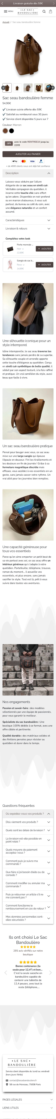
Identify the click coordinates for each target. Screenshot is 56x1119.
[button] (8, 11)
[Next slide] (52, 88)
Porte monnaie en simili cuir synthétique (25, 244)
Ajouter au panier (28, 154)
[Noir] (11, 131)
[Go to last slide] (3, 88)
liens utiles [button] (10, 1107)
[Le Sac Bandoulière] (28, 11)
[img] (28, 947)
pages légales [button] (12, 1099)
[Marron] (5, 131)
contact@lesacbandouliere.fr (23, 1080)
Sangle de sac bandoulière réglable (25, 260)
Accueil (5, 22)
